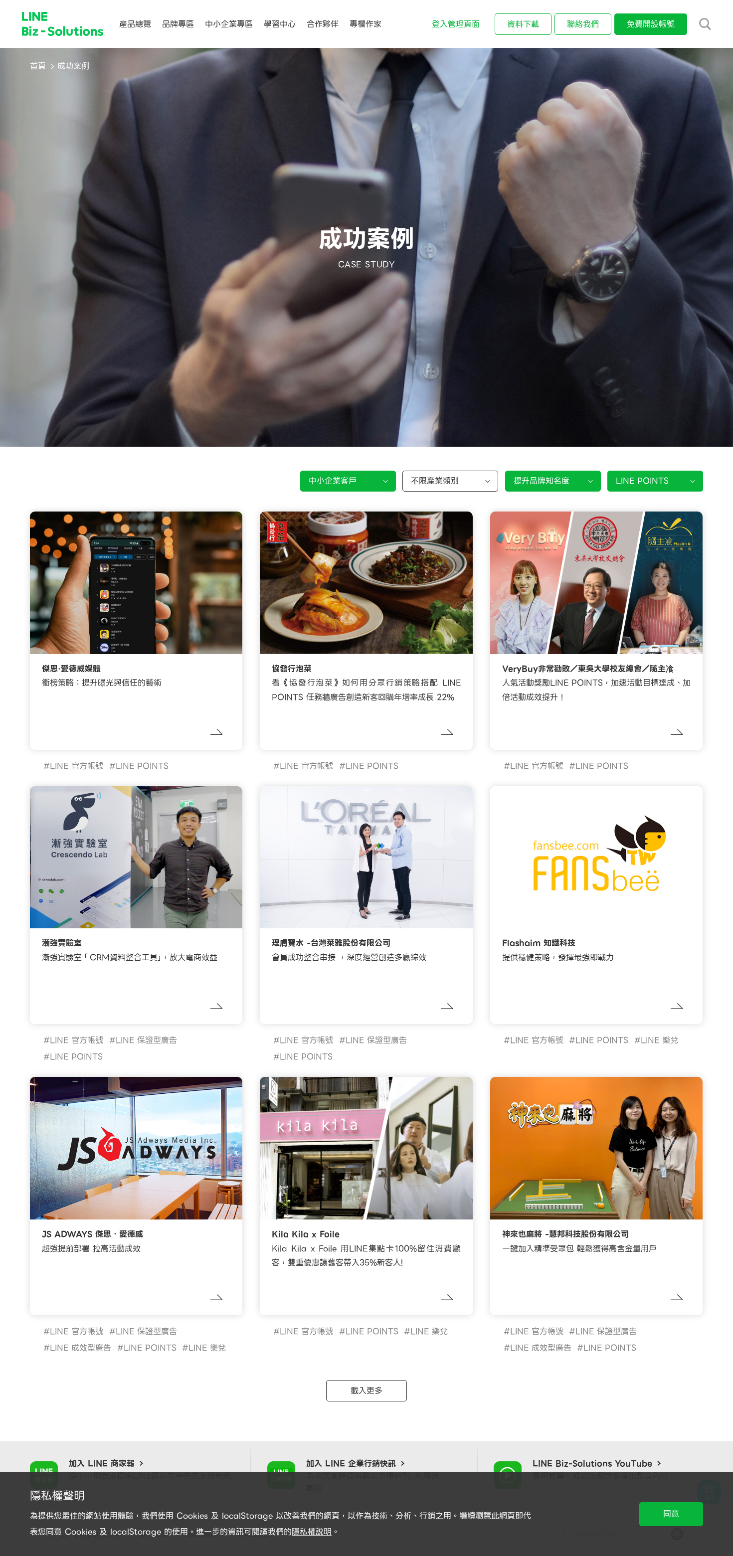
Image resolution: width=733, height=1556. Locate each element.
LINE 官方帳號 (76, 766)
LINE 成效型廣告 (80, 1348)
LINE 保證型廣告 (146, 1040)
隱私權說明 (312, 1532)
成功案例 (73, 66)
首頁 (38, 66)
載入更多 (366, 1390)
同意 (671, 1514)
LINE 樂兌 (659, 1040)
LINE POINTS (142, 766)
